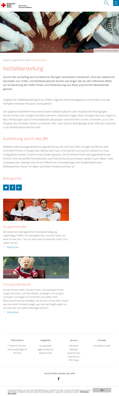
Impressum (73, 356)
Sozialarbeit (45, 345)
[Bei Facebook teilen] (12, 187)
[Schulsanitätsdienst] (36, 268)
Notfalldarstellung (38, 60)
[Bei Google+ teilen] (19, 187)
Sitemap (73, 349)
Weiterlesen (13, 247)
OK (102, 390)
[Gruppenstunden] (36, 210)
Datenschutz (73, 352)
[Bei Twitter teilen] (6, 187)
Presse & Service (17, 345)
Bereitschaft (45, 352)
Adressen (74, 345)
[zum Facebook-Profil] (58, 379)
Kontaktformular (101, 345)
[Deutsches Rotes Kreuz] (8, 6)
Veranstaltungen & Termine (17, 351)
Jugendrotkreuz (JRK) (21, 60)
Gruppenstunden (15, 227)
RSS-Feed (74, 360)
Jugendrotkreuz (45, 349)
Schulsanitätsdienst (17, 284)
